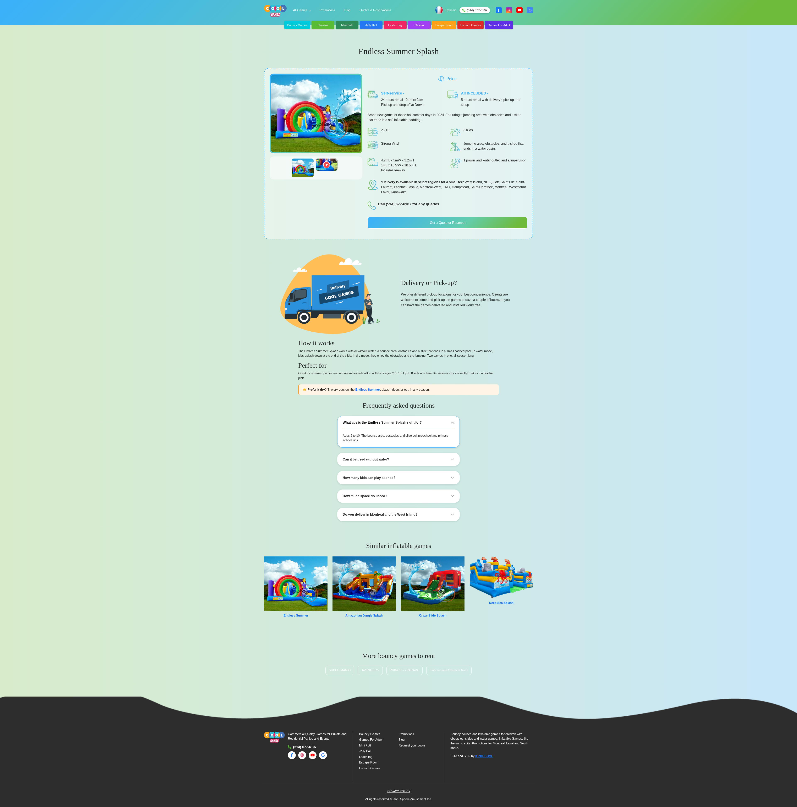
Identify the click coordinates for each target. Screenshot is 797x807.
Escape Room (444, 25)
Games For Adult (499, 25)
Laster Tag (395, 25)
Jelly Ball (371, 25)
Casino (419, 25)
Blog (347, 10)
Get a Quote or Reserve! (447, 222)
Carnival (323, 25)
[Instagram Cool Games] (509, 10)
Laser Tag (365, 757)
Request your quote (411, 745)
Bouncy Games (297, 25)
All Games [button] (300, 10)
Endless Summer (367, 389)
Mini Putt (347, 25)
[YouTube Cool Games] (519, 10)
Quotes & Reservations (375, 10)
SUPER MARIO (340, 670)
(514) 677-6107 (305, 747)
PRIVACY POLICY (398, 791)
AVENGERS (370, 670)
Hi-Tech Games (470, 25)
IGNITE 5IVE (484, 756)
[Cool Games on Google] (530, 10)
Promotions (327, 10)
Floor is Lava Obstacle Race (449, 670)
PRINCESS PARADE (404, 670)
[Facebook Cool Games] (499, 10)
